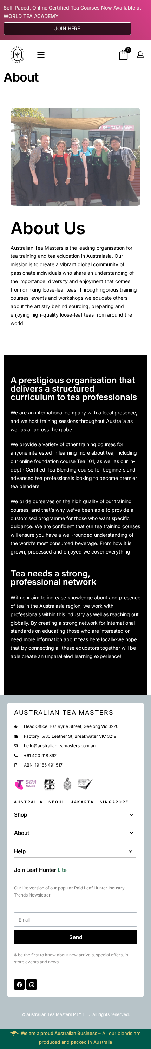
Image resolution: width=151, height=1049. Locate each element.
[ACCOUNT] (140, 54)
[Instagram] (31, 984)
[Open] (41, 54)
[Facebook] (19, 984)
